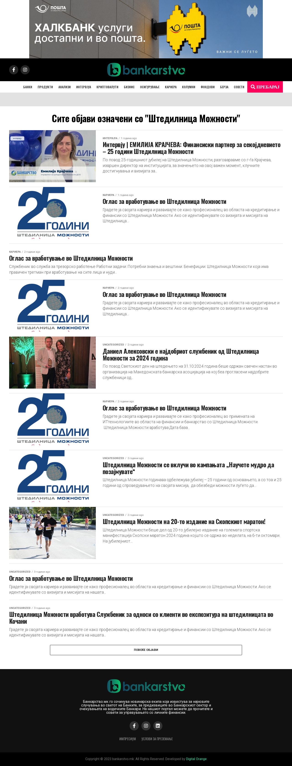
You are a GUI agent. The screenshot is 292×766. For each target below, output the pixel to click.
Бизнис (129, 86)
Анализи (64, 86)
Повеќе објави (146, 650)
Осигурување (149, 86)
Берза (224, 86)
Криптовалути (107, 86)
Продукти (45, 86)
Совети (239, 86)
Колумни (188, 86)
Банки (27, 86)
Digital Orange (196, 759)
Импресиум (127, 738)
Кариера (171, 86)
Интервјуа (83, 86)
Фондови (208, 86)
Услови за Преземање (157, 738)
